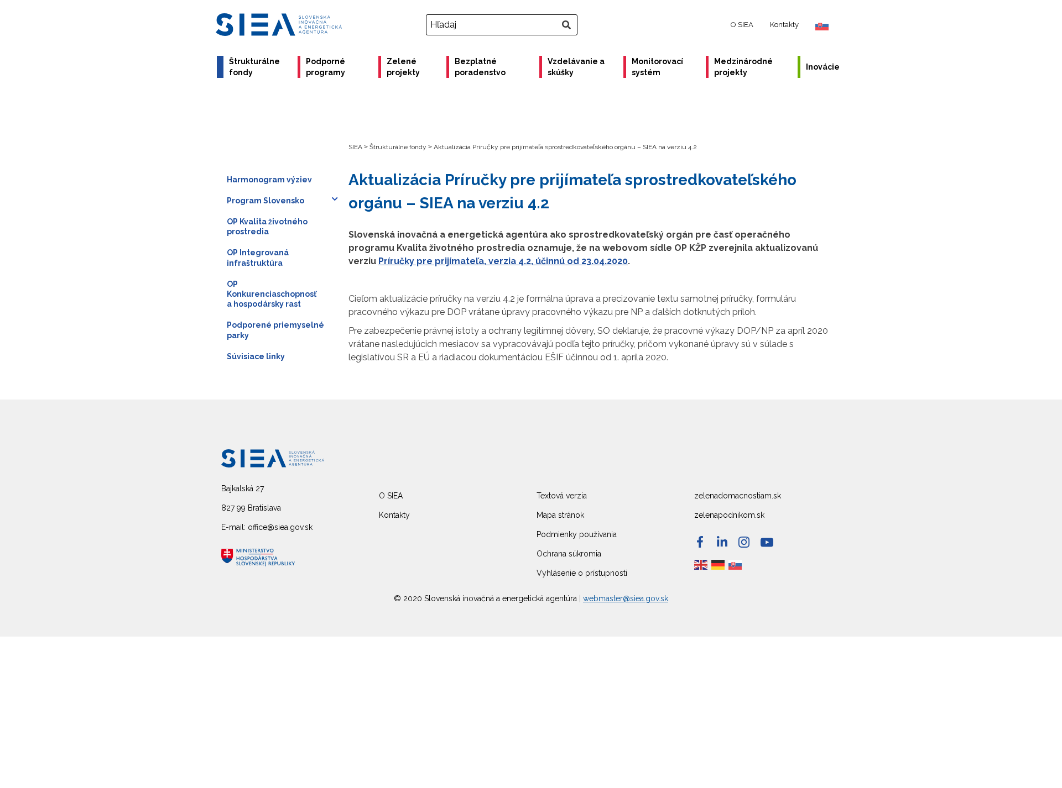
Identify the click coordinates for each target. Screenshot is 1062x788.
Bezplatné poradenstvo (480, 67)
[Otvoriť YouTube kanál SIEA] (767, 542)
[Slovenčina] (735, 564)
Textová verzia (562, 495)
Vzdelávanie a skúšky (576, 67)
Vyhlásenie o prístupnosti (582, 573)
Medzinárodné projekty (743, 67)
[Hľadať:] (503, 24)
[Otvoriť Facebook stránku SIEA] (700, 542)
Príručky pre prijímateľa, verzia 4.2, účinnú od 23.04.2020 (503, 261)
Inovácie (823, 66)
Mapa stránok (560, 515)
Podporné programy (325, 67)
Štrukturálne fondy (254, 67)
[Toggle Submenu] (334, 199)
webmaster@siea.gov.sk (625, 598)
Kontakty (784, 24)
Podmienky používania (577, 534)
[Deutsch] (718, 564)
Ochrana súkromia (569, 553)
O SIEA (742, 24)
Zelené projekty (403, 67)
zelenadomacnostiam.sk (737, 495)
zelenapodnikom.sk (729, 515)
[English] (701, 564)
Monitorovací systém (657, 67)
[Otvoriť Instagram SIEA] (743, 542)
